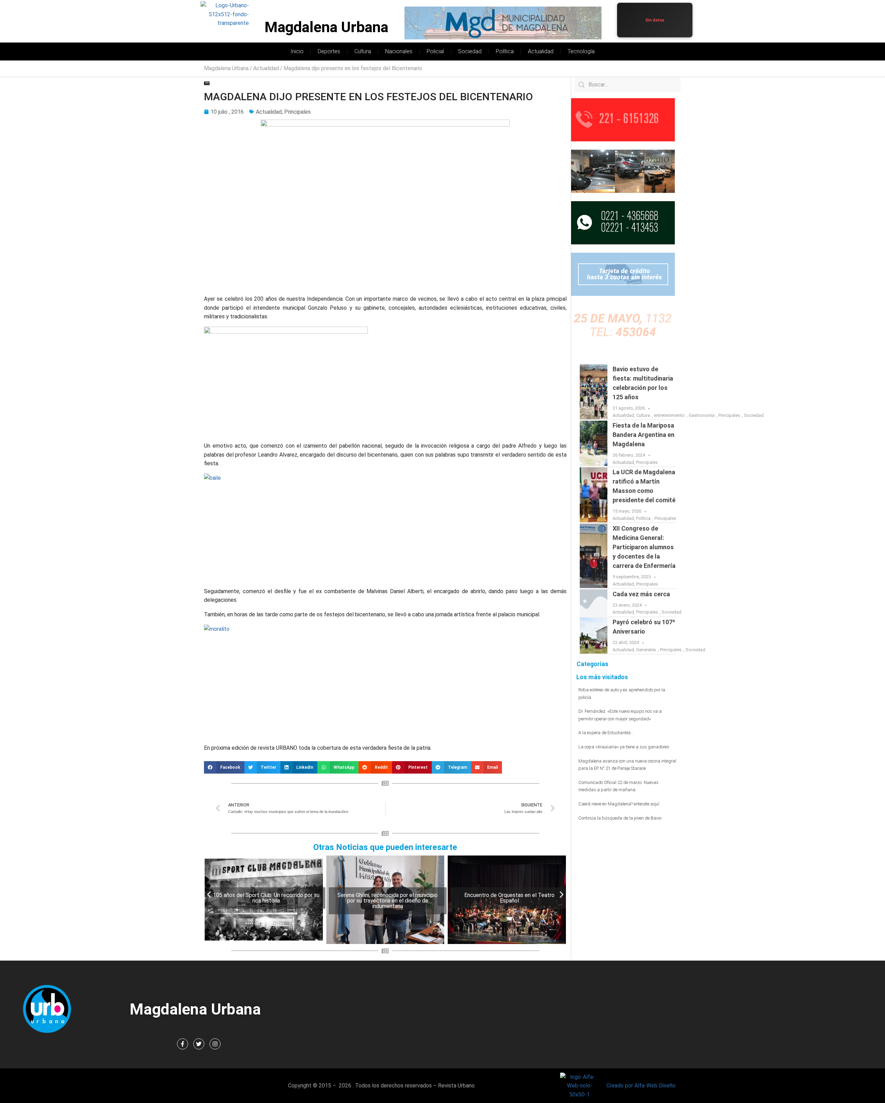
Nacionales (398, 51)
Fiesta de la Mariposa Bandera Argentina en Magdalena (643, 435)
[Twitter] (198, 1043)
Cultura (362, 51)
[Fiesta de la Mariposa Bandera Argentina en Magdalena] (593, 443)
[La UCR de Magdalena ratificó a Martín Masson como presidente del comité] (593, 494)
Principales (297, 112)
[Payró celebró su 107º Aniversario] (593, 635)
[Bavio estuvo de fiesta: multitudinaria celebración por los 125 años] (593, 391)
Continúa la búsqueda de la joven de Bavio (619, 818)
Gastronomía (702, 415)
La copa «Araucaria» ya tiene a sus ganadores (623, 746)
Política (505, 51)
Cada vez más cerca (641, 594)
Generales (646, 649)
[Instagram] (215, 1043)
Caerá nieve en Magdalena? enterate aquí (618, 803)
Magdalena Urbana (326, 27)
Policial (435, 51)
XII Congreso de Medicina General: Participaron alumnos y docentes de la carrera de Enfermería (644, 547)
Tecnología (581, 51)
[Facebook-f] (182, 1043)
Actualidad (540, 51)
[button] (224, 767)
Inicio (297, 51)
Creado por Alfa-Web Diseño (641, 1085)
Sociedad (470, 51)
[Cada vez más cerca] (593, 602)
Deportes (329, 51)
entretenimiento (669, 415)
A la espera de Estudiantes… (606, 732)
